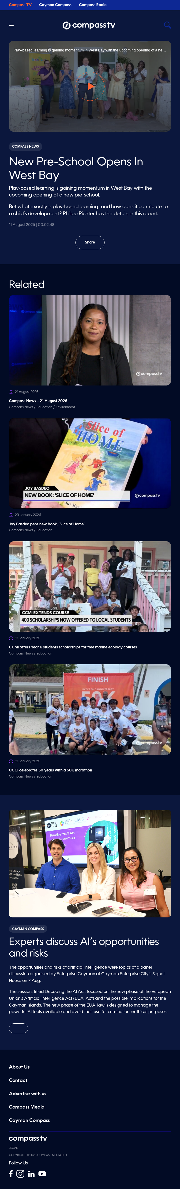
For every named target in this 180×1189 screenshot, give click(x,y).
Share (95, 245)
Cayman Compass (55, 5)
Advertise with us (27, 1094)
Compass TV (20, 5)
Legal (13, 1148)
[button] (90, 86)
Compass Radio (93, 5)
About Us (19, 1067)
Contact (18, 1080)
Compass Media (27, 1107)
